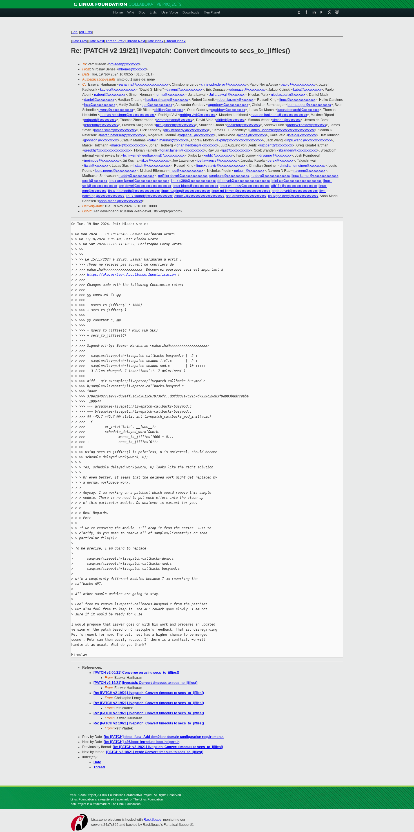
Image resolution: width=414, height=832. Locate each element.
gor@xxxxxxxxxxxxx (157, 105)
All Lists (86, 32)
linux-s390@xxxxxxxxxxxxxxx (193, 181)
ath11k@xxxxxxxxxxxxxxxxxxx (294, 186)
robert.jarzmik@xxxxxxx (235, 100)
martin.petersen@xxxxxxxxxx (122, 135)
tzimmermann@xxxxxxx (174, 120)
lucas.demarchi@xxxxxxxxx (298, 110)
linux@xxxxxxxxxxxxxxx (297, 100)
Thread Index (175, 41)
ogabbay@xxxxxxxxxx (228, 110)
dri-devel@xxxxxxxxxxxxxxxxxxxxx (243, 181)
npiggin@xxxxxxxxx (249, 171)
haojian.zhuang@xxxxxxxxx (166, 100)
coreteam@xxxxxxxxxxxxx (229, 176)
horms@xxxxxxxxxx (169, 95)
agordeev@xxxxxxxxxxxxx (228, 105)
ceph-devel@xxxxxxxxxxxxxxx (295, 191)
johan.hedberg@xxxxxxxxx (196, 145)
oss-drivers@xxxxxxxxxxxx (246, 196)
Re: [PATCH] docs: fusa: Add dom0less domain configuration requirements (164, 737)
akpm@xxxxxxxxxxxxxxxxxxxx (239, 140)
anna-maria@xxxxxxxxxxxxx (120, 201)
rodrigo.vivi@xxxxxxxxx (197, 115)
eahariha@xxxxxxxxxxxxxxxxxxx (143, 84)
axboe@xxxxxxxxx (252, 135)
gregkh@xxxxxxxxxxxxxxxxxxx (107, 150)
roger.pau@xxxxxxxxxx (196, 135)
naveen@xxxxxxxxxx (309, 171)
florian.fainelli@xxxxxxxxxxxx (182, 150)
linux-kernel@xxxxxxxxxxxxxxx (314, 176)
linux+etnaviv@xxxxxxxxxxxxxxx (220, 166)
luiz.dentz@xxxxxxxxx (276, 145)
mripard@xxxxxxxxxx (100, 120)
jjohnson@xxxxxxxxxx (101, 140)
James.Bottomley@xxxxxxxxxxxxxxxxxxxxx (282, 130)
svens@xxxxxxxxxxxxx (116, 110)
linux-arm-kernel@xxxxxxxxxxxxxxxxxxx (139, 181)
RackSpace (152, 820)
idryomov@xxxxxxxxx (275, 155)
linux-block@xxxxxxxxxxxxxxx (195, 186)
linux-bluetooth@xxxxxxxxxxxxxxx (134, 191)
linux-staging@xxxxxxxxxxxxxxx (185, 191)
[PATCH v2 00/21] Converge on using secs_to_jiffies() (136, 673)
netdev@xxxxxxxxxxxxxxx (270, 176)
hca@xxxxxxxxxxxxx (99, 105)
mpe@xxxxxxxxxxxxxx (186, 171)
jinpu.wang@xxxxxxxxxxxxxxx (308, 140)
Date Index (155, 41)
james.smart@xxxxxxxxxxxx (115, 130)
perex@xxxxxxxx (280, 161)
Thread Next (135, 41)
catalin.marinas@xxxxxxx (167, 140)
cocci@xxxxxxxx (94, 181)
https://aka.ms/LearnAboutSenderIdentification (131, 275)
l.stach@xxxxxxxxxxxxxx (151, 166)
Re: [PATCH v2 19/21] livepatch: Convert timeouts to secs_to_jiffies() (149, 693)
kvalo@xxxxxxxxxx (302, 135)
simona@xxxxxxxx (286, 120)
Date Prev (79, 41)
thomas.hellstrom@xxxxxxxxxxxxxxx (127, 115)
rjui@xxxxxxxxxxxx (236, 150)
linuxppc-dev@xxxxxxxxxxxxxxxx (293, 196)
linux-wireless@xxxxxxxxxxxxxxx (245, 186)
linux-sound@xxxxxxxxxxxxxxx (149, 196)
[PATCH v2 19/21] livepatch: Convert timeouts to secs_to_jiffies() (145, 683)
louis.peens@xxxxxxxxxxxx (115, 171)
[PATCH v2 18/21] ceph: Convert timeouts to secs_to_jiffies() (154, 752)
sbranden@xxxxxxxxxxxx (298, 150)
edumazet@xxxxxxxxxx (247, 90)
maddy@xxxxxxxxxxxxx (136, 176)
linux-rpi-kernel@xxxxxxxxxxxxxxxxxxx (241, 191)
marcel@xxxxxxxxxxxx (128, 145)
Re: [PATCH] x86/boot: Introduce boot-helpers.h (141, 742)
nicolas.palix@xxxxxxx (288, 95)
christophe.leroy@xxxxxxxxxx (223, 84)
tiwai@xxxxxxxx (96, 166)
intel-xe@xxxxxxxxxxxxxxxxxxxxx (296, 181)
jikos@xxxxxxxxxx (155, 161)
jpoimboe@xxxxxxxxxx (101, 161)
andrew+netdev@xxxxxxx (306, 125)
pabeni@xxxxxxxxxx (109, 95)
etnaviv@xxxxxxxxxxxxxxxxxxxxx (199, 196)
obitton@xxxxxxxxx (168, 110)
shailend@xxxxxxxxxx (243, 125)
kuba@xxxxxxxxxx (307, 90)
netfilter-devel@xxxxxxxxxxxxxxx (183, 176)
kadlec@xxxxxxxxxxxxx (117, 90)
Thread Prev (115, 41)
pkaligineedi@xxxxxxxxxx (175, 125)
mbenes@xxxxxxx (132, 69)
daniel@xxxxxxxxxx (99, 100)
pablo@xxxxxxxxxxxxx (298, 84)
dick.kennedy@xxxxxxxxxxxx (186, 130)
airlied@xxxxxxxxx (230, 120)
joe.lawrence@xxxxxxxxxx (217, 161)
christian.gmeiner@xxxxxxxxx (302, 166)
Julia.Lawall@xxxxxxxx (226, 95)
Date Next (96, 41)
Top (74, 32)
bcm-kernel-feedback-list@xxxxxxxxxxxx (153, 155)
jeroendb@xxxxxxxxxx (101, 125)
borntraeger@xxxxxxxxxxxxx (309, 105)
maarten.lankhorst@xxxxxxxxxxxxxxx (279, 115)
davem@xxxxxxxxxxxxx (184, 90)
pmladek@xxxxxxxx (124, 64)
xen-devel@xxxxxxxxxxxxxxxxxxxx (145, 186)
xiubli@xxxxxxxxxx (218, 155)
